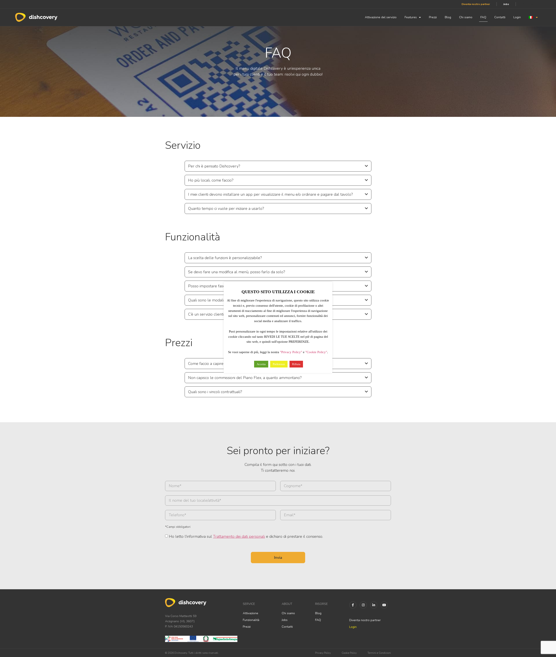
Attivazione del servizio (381, 17)
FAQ (483, 17)
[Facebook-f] (352, 605)
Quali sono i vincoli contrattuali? (215, 391)
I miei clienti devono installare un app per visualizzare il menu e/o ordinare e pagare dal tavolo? (270, 194)
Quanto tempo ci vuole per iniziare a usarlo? (226, 208)
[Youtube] (384, 605)
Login (517, 17)
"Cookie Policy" (316, 352)
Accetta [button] (261, 364)
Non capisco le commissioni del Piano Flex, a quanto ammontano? (244, 377)
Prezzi (433, 17)
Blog (448, 17)
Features (411, 17)
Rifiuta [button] (296, 364)
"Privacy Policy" (291, 352)
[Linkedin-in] (373, 605)
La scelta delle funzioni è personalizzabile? (225, 257)
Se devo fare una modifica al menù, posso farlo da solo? (236, 272)
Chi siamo (465, 17)
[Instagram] (363, 605)
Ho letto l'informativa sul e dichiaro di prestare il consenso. (246, 536)
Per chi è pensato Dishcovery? (214, 166)
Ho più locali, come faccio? (210, 180)
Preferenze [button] (279, 364)
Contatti (499, 17)
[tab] (278, 166)
